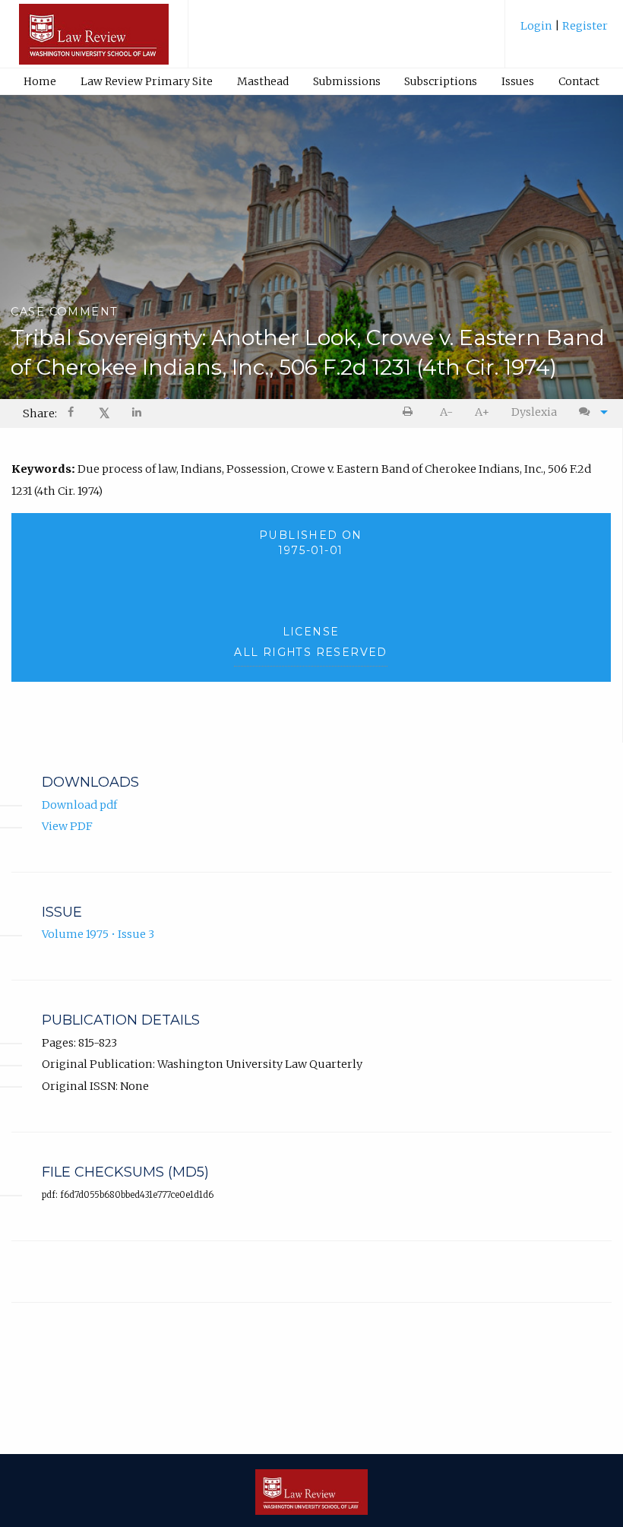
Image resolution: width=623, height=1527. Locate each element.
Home (40, 81)
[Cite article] (590, 412)
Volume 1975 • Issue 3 (98, 934)
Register (584, 26)
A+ (482, 412)
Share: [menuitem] (40, 413)
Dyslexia (534, 412)
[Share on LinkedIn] (137, 414)
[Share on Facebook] (72, 414)
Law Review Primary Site (147, 81)
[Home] (93, 41)
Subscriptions (440, 81)
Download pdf (79, 805)
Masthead (263, 81)
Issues (517, 81)
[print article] (410, 412)
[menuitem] (564, 31)
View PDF (67, 826)
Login (537, 26)
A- (446, 412)
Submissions (347, 81)
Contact (578, 81)
